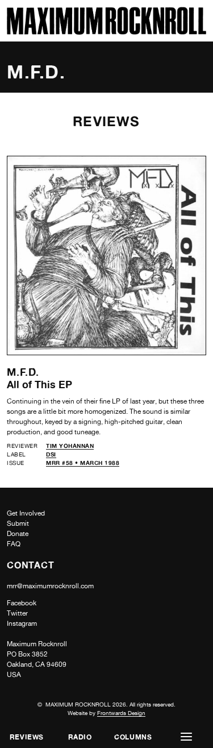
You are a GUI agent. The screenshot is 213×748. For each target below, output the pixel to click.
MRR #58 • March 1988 (82, 462)
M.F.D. (23, 371)
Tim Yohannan (70, 445)
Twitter (17, 613)
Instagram (22, 624)
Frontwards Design (121, 712)
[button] (186, 737)
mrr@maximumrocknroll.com (50, 586)
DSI (51, 454)
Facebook (21, 603)
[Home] (106, 31)
